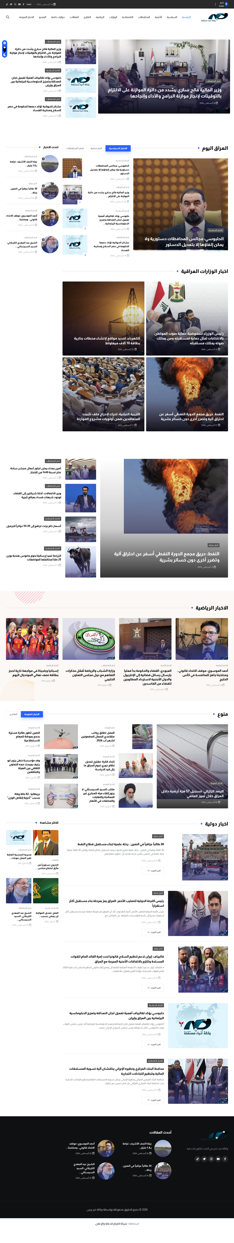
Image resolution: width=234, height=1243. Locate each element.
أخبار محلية (213, 545)
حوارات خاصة (58, 17)
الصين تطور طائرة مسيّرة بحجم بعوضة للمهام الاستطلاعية (24, 736)
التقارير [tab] (13, 714)
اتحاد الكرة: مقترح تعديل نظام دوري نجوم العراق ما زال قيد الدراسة (99, 765)
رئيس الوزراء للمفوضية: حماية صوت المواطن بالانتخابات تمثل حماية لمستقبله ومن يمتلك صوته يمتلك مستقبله (189, 338)
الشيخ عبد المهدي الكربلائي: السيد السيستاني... (21, 916)
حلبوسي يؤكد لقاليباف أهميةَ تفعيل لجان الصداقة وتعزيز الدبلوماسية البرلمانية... (113, 219)
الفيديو (42, 17)
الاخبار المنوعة (26, 17)
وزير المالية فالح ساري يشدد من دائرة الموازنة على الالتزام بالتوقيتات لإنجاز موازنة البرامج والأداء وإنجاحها (35, 53)
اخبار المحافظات (53, 42)
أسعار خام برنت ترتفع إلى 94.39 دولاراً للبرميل (33, 526)
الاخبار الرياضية (31, 210)
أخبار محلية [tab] (96, 148)
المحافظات (144, 17)
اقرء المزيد (156, 870)
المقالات (74, 17)
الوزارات (113, 17)
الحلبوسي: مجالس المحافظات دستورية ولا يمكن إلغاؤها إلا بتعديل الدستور (109, 169)
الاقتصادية (127, 17)
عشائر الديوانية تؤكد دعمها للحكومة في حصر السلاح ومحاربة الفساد (111, 246)
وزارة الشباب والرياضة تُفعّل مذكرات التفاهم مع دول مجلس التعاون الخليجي (90, 675)
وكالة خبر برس (95, 1209)
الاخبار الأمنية (166, 665)
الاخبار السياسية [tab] (118, 148)
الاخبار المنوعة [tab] (31, 714)
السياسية (172, 17)
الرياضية (100, 17)
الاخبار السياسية (213, 81)
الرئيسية (186, 17)
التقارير (87, 17)
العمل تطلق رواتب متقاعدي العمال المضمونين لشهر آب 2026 (98, 736)
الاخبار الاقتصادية (52, 519)
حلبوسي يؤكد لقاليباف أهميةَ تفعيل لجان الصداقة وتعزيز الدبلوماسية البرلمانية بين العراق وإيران (36, 81)
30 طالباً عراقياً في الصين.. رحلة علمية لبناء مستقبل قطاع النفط (120, 844)
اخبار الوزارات (109, 728)
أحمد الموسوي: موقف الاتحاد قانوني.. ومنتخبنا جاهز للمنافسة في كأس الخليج (202, 675)
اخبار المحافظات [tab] (75, 148)
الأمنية (158, 17)
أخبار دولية (33, 183)
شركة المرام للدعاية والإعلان (111, 1223)
